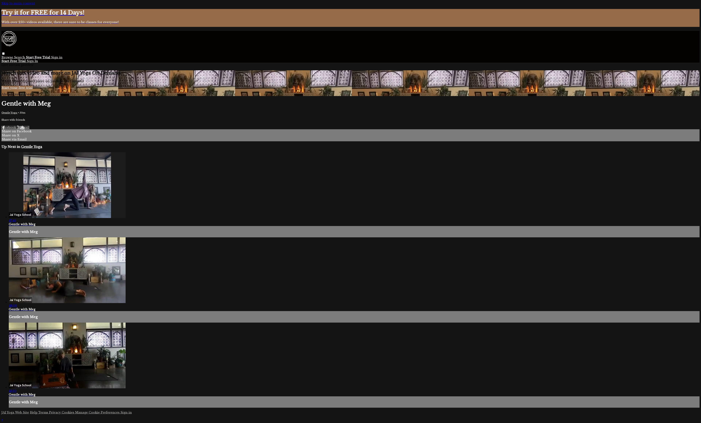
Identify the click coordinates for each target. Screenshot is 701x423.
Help (34, 412)
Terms (43, 412)
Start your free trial (17, 87)
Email (24, 127)
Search (20, 57)
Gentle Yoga (9, 112)
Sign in (56, 57)
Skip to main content (18, 3)
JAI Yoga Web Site (15, 412)
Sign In (32, 61)
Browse (7, 57)
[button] (3, 53)
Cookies (68, 412)
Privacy (55, 412)
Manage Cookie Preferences (97, 412)
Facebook (9, 127)
